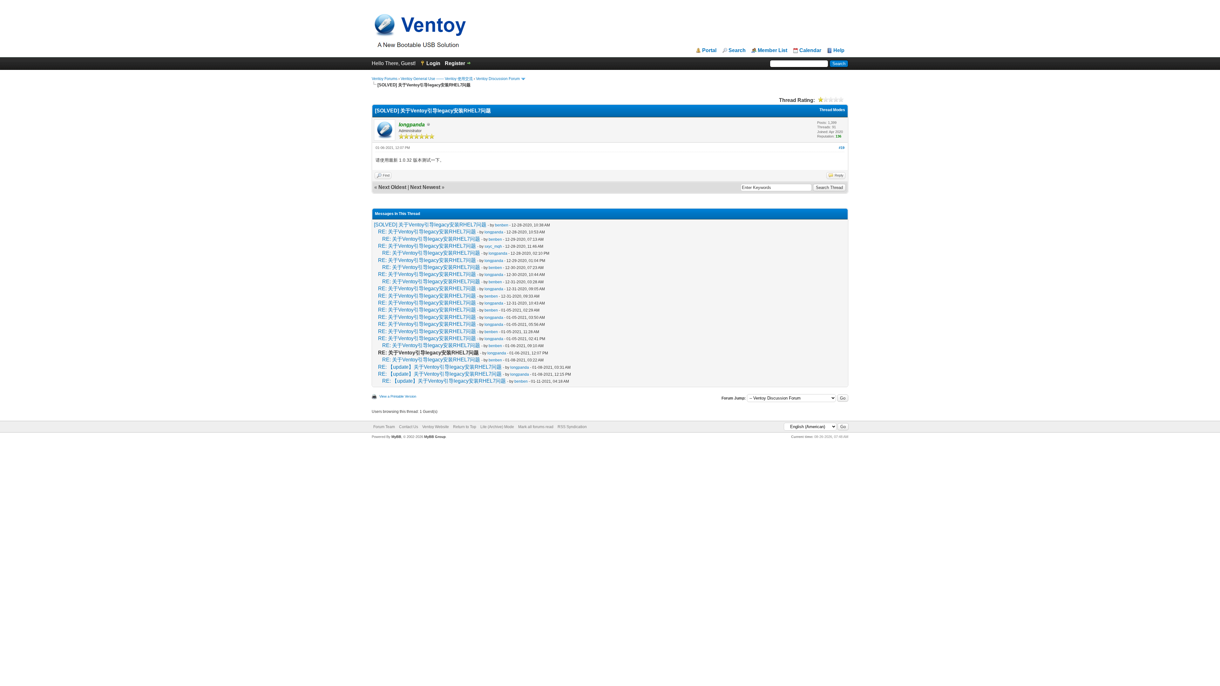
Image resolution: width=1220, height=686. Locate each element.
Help (838, 50)
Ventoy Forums (384, 79)
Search (737, 50)
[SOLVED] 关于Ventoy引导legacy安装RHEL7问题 (430, 224)
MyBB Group (435, 437)
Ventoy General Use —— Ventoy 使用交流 (437, 79)
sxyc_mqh (493, 246)
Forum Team (384, 427)
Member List (772, 50)
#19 (841, 148)
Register (455, 63)
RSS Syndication (572, 427)
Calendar (810, 50)
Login (433, 63)
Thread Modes (832, 110)
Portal (709, 50)
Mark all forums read (535, 427)
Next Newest (425, 187)
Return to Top (464, 427)
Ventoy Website (435, 427)
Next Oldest (392, 187)
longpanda (494, 232)
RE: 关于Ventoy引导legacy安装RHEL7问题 (427, 231)
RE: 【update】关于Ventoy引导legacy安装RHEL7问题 (440, 367)
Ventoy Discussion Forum (498, 79)
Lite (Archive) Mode (497, 427)
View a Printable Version (397, 396)
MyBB (396, 437)
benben (501, 225)
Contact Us (408, 427)
